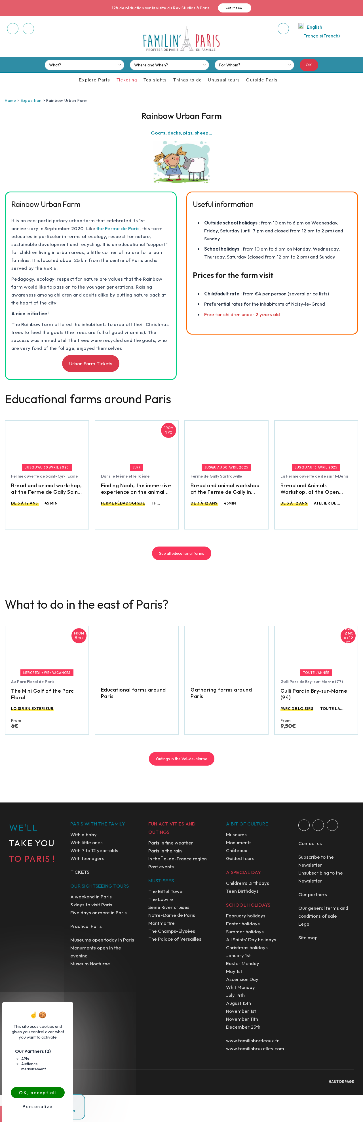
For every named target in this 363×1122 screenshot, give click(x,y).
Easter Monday (242, 963)
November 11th (242, 1019)
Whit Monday (240, 987)
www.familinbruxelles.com (255, 1048)
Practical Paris (86, 926)
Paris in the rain (165, 851)
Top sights (155, 79)
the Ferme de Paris (118, 228)
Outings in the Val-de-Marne (181, 758)
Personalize (37, 1106)
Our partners (312, 894)
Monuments (239, 842)
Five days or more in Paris (98, 912)
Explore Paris (94, 79)
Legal (304, 924)
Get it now (234, 8)
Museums (236, 834)
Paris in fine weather (170, 843)
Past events (161, 866)
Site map (308, 937)
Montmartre (161, 923)
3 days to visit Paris (91, 904)
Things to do (187, 79)
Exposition (31, 100)
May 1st (234, 971)
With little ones (86, 842)
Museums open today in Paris (102, 940)
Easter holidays (243, 923)
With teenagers (87, 858)
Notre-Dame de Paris (171, 915)
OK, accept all (37, 1092)
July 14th (235, 995)
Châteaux (236, 850)
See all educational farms (181, 553)
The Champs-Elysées (171, 931)
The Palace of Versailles (174, 939)
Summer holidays (245, 931)
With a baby (83, 834)
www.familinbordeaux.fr (252, 1040)
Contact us (310, 843)
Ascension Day (242, 979)
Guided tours (240, 858)
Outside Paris (262, 79)
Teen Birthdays (242, 891)
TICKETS (79, 872)
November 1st (241, 1011)
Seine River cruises (168, 907)
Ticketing (127, 79)
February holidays (245, 916)
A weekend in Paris (91, 897)
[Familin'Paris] (181, 39)
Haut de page (341, 1081)
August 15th (238, 1003)
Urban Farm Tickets (90, 363)
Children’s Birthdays (247, 883)
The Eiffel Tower (166, 891)
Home (10, 100)
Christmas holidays (247, 947)
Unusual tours (224, 79)
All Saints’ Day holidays (251, 939)
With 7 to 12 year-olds (94, 850)
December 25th (243, 1027)
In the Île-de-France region (177, 859)
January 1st (238, 955)
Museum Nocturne (90, 963)
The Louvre (160, 899)
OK (309, 64)
